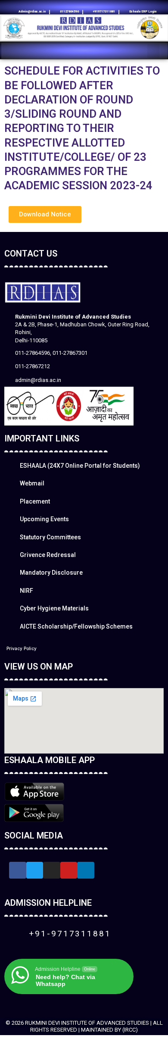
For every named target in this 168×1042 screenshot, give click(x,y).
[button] (153, 51)
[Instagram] (79, 4)
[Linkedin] (68, 4)
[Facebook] (89, 4)
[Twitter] (35, 870)
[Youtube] (100, 4)
